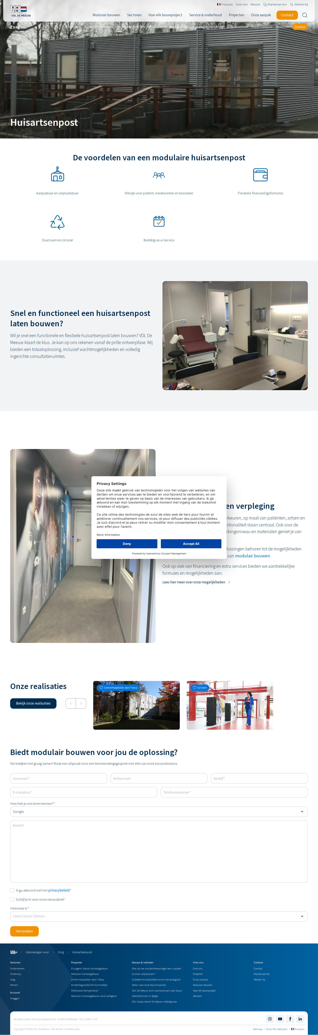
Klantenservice (262, 973)
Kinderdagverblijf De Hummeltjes (89, 985)
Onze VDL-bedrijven (276, 1029)
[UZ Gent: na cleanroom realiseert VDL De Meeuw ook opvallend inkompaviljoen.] (230, 705)
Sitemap (257, 1029)
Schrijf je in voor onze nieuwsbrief (40, 899)
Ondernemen (17, 968)
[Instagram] (270, 1019)
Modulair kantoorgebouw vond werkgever (94, 996)
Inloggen (14, 998)
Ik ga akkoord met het (43, 890)
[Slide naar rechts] (81, 703)
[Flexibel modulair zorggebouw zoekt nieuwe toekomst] (136, 705)
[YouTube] (280, 1019)
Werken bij (259, 979)
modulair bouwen (252, 556)
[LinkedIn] (300, 1019)
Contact (258, 968)
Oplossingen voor (37, 952)
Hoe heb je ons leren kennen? (32, 803)
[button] (196, 582)
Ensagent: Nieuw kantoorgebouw (89, 968)
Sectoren (197, 996)
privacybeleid (59, 890)
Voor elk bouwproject (204, 990)
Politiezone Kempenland (84, 990)
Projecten (198, 973)
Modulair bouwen (202, 985)
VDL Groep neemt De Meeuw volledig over (154, 1001)
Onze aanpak (200, 979)
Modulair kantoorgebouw (85, 973)
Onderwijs (15, 973)
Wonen (14, 985)
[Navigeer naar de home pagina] (20, 11)
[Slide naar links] (71, 703)
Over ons (197, 968)
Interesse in (19, 908)
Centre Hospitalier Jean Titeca (87, 979)
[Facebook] (290, 1019)
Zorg (61, 952)
